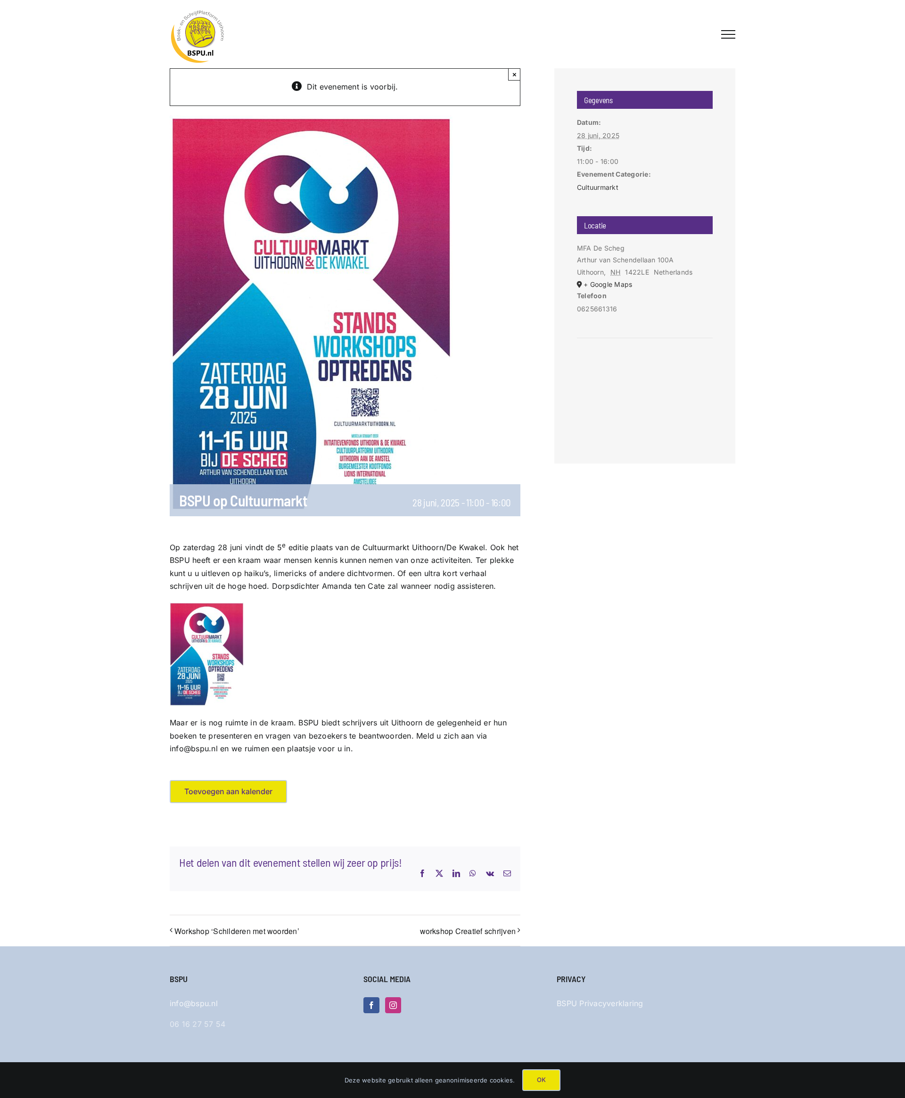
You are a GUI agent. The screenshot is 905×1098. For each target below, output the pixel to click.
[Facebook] (371, 1005)
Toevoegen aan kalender (228, 791)
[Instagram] (393, 1005)
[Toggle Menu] (728, 34)
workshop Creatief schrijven (468, 931)
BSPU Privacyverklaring (600, 1003)
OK (541, 1079)
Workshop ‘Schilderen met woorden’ (236, 931)
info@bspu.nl (194, 1003)
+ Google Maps (608, 284)
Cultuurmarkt (597, 187)
